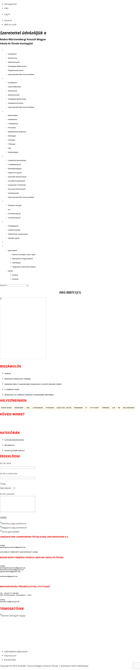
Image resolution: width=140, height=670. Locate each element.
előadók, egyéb (13, 238)
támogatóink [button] (10, 4)
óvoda (6, 79)
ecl (9, 209)
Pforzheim (12, 128)
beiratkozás (12, 58)
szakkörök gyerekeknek (17, 160)
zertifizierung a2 (14, 214)
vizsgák (7, 201)
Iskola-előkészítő (14, 87)
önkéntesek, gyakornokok (18, 234)
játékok (15, 275)
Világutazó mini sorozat (15, 451)
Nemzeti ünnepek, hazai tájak (23, 254)
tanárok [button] (8, 20)
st (86, 408)
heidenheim (12, 119)
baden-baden (6, 408)
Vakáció (8, 373)
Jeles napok (12, 250)
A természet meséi (12, 389)
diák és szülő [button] (10, 24)
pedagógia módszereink (17, 99)
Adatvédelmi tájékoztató (16, 651)
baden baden (13, 115)
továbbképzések (14, 164)
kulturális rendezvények (17, 177)
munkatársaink (13, 62)
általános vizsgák (15, 205)
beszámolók (9, 242)
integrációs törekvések (17, 185)
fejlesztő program (15, 173)
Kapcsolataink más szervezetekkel (21, 107)
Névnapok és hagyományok (22, 259)
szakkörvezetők (14, 230)
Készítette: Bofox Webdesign (74, 665)
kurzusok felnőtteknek (16, 189)
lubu (28, 408)
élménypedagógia (15, 169)
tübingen (11, 144)
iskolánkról (12, 54)
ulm (9, 148)
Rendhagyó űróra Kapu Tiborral (18, 379)
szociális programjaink (16, 181)
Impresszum (10, 655)
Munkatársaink (13, 95)
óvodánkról (12, 83)
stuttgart (11, 140)
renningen (12, 136)
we (119, 408)
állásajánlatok (10, 222)
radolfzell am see (64, 408)
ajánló (10, 271)
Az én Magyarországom (14, 440)
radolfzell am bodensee (17, 132)
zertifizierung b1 (14, 218)
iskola (6, 50)
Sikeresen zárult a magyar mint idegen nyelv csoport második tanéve (33, 384)
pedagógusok (13, 226)
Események (8, 156)
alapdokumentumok (15, 70)
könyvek (15, 279)
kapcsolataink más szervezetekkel (21, 74)
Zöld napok (16, 263)
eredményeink (13, 193)
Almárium (8, 246)
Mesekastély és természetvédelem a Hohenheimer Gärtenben (29, 395)
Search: (4, 285)
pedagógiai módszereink (17, 66)
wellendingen (13, 152)
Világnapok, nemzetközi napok (24, 267)
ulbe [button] (6, 8)
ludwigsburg (13, 124)
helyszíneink (9, 111)
